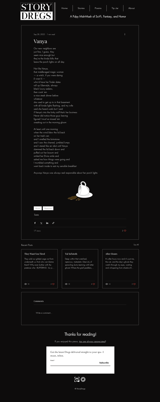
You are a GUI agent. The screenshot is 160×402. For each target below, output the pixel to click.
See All (136, 244)
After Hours (111, 253)
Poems (36, 214)
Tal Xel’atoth (71, 253)
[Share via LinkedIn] (47, 223)
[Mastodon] (76, 379)
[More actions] (124, 34)
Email (52, 360)
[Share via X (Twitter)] (41, 223)
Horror (37, 208)
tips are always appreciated (92, 341)
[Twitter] (83, 379)
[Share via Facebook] (35, 223)
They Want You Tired (34, 253)
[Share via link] (53, 223)
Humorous (48, 208)
